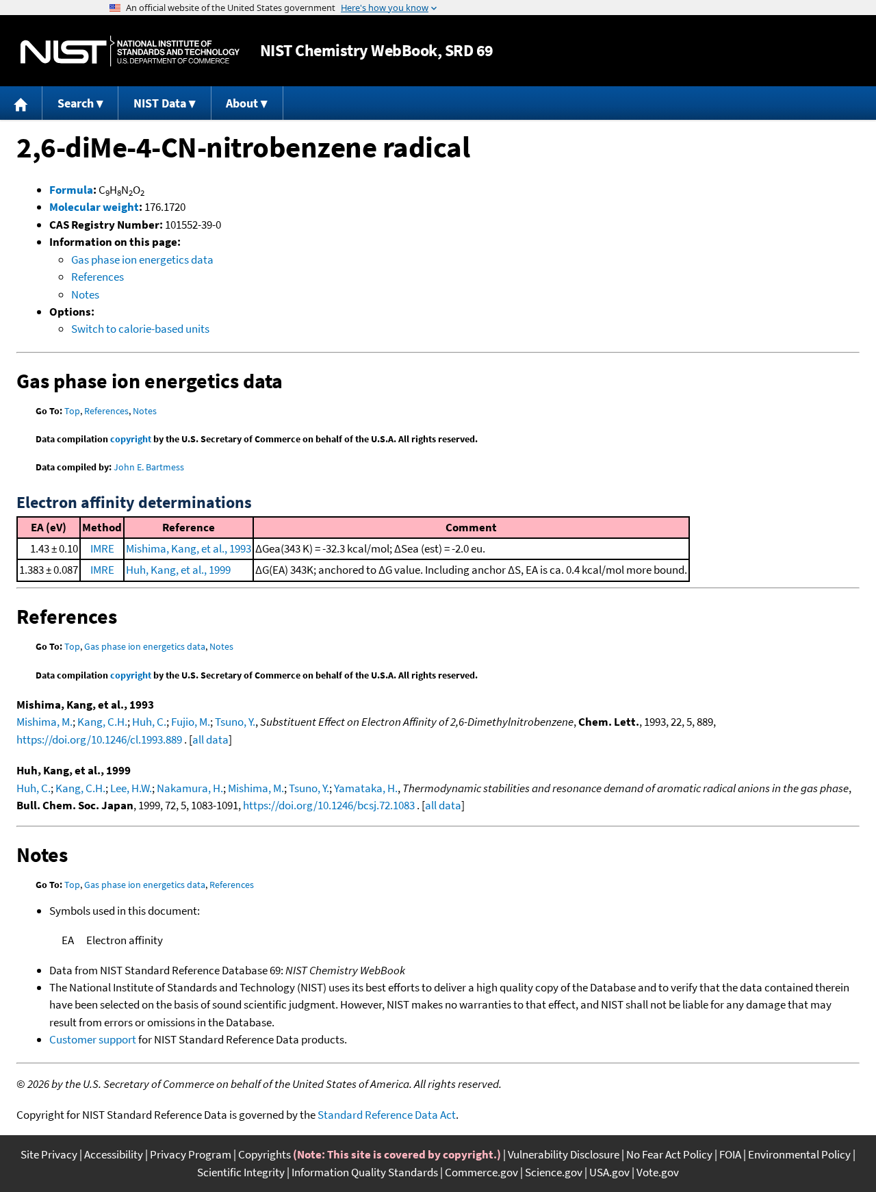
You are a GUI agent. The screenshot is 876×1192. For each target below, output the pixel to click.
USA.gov (609, 1172)
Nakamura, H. (190, 788)
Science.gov (553, 1172)
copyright (130, 439)
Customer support (92, 1039)
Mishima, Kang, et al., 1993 (188, 548)
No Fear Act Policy (669, 1154)
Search (75, 103)
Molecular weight (94, 206)
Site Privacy (49, 1154)
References (97, 276)
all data (210, 739)
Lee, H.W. (131, 788)
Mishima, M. (44, 721)
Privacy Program (190, 1154)
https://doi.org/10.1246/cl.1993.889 (99, 739)
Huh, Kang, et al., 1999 (178, 569)
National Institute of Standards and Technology (130, 51)
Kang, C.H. (102, 721)
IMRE (102, 548)
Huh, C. (149, 721)
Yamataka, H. (366, 788)
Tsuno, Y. (235, 721)
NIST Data (159, 103)
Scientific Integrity (241, 1172)
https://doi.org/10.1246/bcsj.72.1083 (329, 805)
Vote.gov (657, 1172)
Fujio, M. (190, 721)
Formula (71, 189)
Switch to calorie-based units (140, 328)
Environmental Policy (799, 1154)
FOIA (730, 1154)
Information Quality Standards (365, 1172)
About (242, 103)
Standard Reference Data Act (387, 1114)
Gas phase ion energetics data (142, 259)
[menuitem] (21, 103)
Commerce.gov (481, 1172)
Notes (85, 294)
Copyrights (264, 1154)
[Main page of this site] (21, 103)
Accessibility (113, 1154)
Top (72, 411)
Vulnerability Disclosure (563, 1154)
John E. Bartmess (149, 467)
